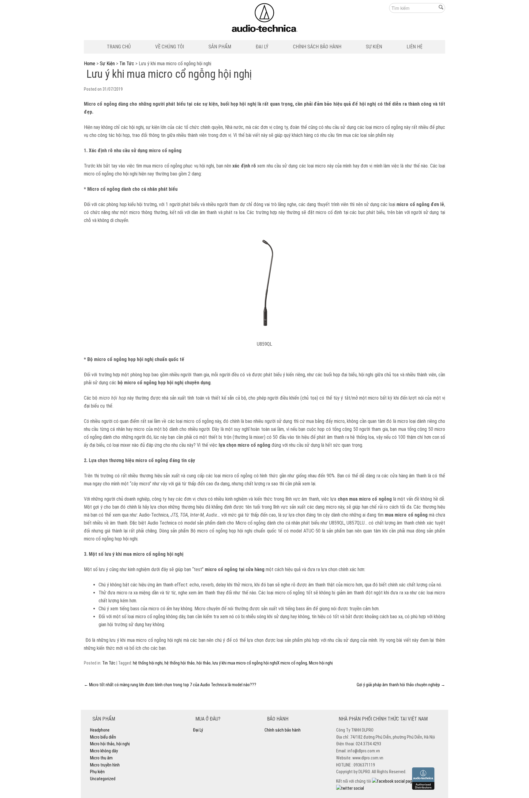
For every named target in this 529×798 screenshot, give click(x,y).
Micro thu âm (101, 757)
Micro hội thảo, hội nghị (110, 743)
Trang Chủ (119, 47)
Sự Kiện (374, 47)
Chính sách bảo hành (317, 47)
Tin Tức (126, 63)
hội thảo (204, 663)
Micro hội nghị (321, 663)
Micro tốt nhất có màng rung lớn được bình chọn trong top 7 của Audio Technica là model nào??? (170, 684)
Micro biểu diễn (103, 737)
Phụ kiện (97, 771)
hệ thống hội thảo (179, 663)
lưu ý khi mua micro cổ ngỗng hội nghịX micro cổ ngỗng (259, 663)
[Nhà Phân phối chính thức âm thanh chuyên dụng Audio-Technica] (265, 19)
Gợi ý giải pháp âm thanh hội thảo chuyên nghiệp (401, 684)
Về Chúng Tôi (169, 47)
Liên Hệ (414, 47)
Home (89, 63)
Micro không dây (104, 750)
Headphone (100, 730)
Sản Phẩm (219, 47)
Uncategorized (102, 778)
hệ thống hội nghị (148, 663)
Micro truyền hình (105, 764)
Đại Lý (262, 47)
